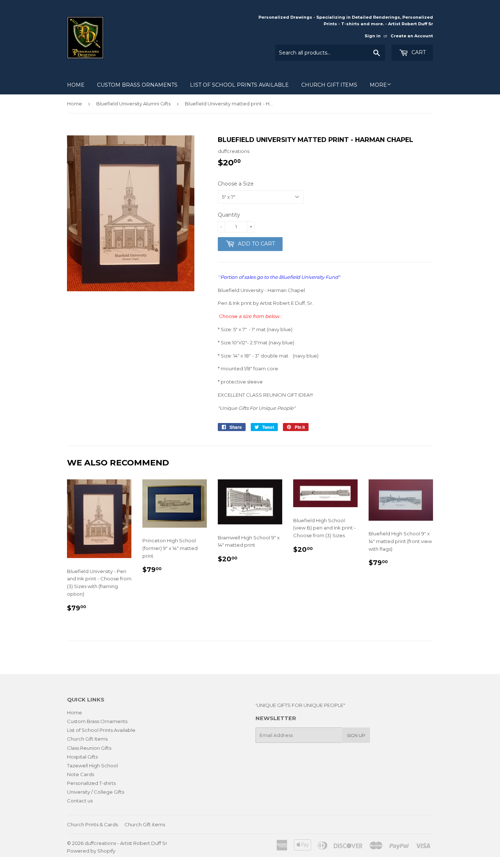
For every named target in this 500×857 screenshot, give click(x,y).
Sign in (373, 35)
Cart (418, 52)
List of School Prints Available (239, 85)
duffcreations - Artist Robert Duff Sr (126, 843)
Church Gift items (144, 824)
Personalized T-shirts (91, 783)
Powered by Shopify (91, 851)
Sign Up (356, 735)
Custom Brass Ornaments (137, 85)
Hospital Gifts (82, 757)
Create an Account (412, 35)
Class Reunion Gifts (89, 748)
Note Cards (80, 774)
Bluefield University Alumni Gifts (133, 103)
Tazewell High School (92, 765)
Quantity (229, 215)
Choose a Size (236, 183)
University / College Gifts (95, 792)
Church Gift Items (329, 85)
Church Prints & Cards (92, 824)
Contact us (80, 801)
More (378, 85)
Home (76, 85)
